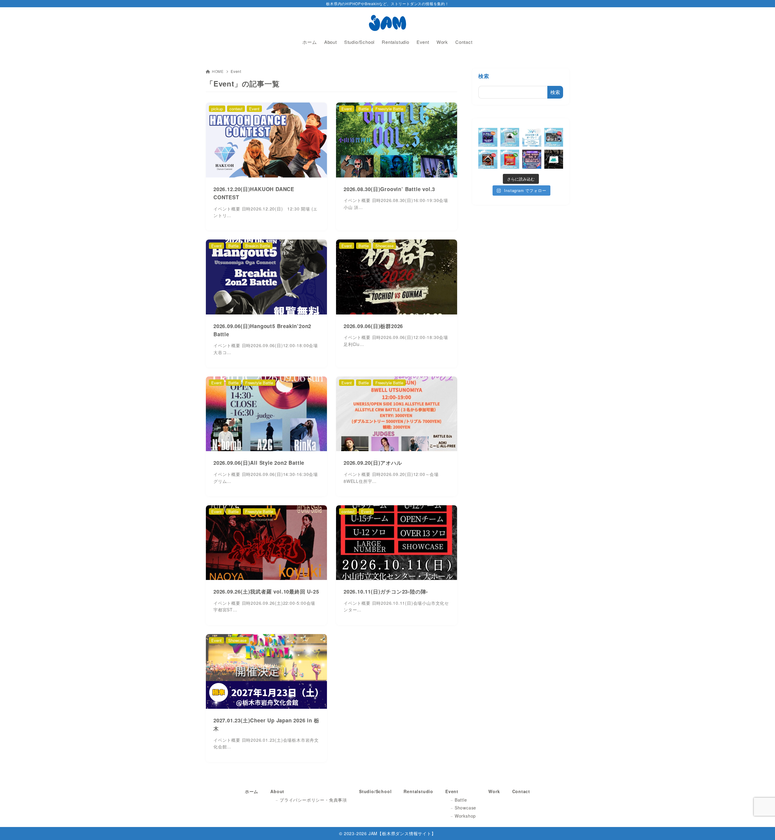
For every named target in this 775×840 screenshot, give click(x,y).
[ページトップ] (761, 826)
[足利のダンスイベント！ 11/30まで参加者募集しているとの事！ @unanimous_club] (509, 159)
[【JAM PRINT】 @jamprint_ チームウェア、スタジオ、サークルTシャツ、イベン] (553, 159)
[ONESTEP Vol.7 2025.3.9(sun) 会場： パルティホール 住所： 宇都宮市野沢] (531, 159)
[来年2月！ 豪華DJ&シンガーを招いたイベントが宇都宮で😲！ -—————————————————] (509, 137)
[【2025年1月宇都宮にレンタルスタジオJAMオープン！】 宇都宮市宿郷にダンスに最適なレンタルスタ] (531, 137)
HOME (218, 71)
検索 (483, 76)
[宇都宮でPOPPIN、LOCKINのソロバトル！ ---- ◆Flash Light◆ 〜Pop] (487, 159)
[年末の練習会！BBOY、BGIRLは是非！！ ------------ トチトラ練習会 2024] (487, 137)
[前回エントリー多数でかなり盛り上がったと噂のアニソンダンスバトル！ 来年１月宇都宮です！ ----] (553, 137)
